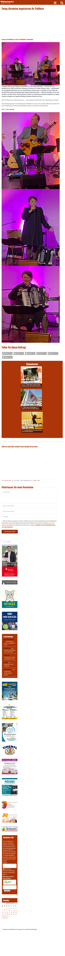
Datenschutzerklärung (8, 870)
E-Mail (5, 862)
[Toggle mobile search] (62, 2)
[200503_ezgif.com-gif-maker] (9, 724)
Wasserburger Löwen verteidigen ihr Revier (9, 643)
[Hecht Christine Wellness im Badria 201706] (9, 813)
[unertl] (9, 746)
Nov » (7, 918)
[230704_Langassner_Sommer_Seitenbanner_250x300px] (9, 682)
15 (5, 912)
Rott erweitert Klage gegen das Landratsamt (9, 650)
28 (2, 916)
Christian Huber (7, 480)
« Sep (3, 918)
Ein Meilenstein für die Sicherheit (9, 664)
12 (13, 910)
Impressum (20, 929)
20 (16, 912)
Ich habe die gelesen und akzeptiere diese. (9, 871)
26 (13, 914)
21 (2, 914)
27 (16, 914)
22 (5, 914)
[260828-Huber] (31, 367)
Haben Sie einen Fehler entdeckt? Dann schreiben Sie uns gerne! (20, 446)
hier (5, 860)
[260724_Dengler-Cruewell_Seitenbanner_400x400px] (9, 705)
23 (7, 914)
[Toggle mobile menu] (55, 2)
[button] (7, 353)
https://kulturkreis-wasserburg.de (38, 106)
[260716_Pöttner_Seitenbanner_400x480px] (9, 779)
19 (13, 912)
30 (7, 916)
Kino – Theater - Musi (34, 480)
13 (16, 910)
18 (11, 912)
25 (11, 914)
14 (2, 912)
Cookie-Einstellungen (30, 929)
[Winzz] (9, 589)
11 (11, 910)
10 (9, 910)
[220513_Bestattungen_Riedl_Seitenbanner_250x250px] (9, 759)
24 (9, 914)
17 (9, 912)
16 (7, 912)
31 (9, 916)
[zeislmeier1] (9, 827)
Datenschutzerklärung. (8, 525)
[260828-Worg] (32, 413)
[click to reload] (10, 882)
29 (5, 916)
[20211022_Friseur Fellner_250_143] (9, 801)
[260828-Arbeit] (31, 390)
